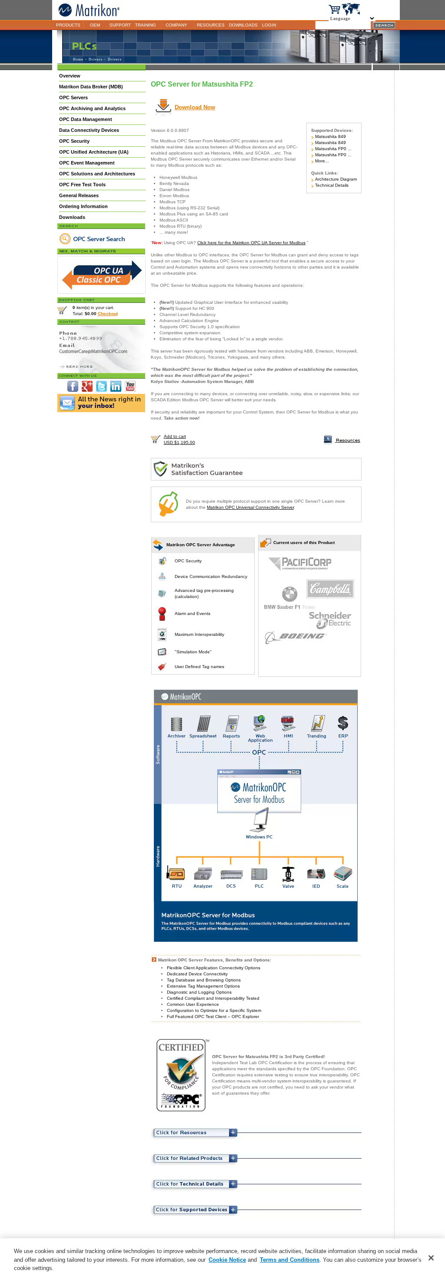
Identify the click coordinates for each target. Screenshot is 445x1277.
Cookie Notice (227, 1260)
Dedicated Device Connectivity (197, 973)
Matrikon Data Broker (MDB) (91, 86)
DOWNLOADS (243, 25)
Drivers (96, 59)
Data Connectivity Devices (89, 130)
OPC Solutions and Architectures (97, 173)
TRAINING (145, 25)
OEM (95, 25)
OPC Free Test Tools (82, 184)
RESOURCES (211, 25)
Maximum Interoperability (199, 634)
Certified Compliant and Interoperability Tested (213, 998)
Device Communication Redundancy (211, 576)
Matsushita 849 (330, 136)
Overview (69, 75)
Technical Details (331, 185)
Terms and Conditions (289, 1260)
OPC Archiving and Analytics (92, 108)
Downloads (72, 217)
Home (78, 59)
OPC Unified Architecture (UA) (94, 152)
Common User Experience (193, 1004)
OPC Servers (73, 97)
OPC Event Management (87, 162)
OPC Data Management (85, 119)
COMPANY (176, 25)
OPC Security (74, 141)
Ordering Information (83, 206)
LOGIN (269, 25)
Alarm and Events (192, 613)
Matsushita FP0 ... (333, 148)
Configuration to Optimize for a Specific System (214, 1010)
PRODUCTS (68, 25)
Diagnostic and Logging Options (199, 992)
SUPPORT (120, 25)
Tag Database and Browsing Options (204, 980)
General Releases (79, 195)
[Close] (431, 1257)
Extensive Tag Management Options (203, 986)
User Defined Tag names (199, 666)
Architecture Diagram (335, 179)
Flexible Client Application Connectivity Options (213, 967)
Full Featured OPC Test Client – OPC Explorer (213, 1016)
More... (321, 160)
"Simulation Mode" (193, 651)
